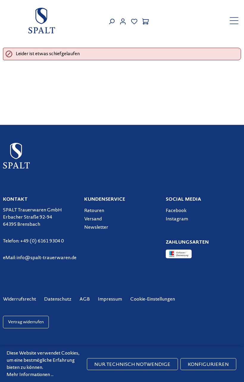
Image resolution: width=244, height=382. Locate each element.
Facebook (176, 210)
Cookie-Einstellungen (152, 299)
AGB (84, 299)
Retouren (94, 210)
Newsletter (96, 227)
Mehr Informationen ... (30, 374)
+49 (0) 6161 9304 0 (42, 241)
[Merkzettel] (134, 20)
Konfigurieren (208, 364)
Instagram (177, 219)
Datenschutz (57, 299)
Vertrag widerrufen (26, 322)
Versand (93, 219)
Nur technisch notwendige (132, 364)
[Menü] (234, 20)
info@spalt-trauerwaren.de (46, 258)
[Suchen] (111, 20)
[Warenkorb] (145, 20)
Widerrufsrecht (19, 299)
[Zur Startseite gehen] (42, 20)
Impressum (110, 299)
